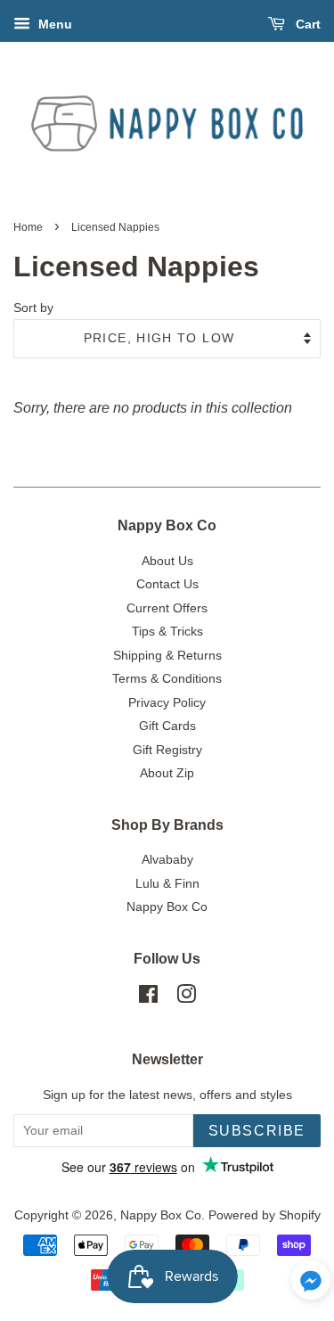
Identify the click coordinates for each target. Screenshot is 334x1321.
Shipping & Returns (167, 655)
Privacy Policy (167, 703)
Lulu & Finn (167, 883)
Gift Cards (167, 726)
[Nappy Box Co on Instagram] (186, 998)
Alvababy (167, 859)
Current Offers (167, 608)
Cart (306, 24)
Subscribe (256, 1130)
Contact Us (167, 584)
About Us (167, 561)
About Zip (167, 773)
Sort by (33, 307)
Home (28, 227)
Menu (53, 24)
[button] (310, 1284)
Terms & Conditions (167, 678)
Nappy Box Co (167, 907)
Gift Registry (167, 750)
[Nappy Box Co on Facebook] (148, 998)
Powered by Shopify (264, 1215)
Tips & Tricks (167, 631)
